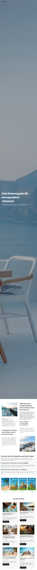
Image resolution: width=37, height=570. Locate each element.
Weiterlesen (6, 521)
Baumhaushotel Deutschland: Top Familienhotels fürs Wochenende (26, 536)
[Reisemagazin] (3, 1)
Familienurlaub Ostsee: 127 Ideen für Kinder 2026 (27, 559)
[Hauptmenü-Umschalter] (35, 2)
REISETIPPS (31, 491)
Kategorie (7, 443)
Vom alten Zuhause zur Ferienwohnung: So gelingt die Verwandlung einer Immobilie (9, 536)
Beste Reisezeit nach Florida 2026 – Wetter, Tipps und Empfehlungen (10, 557)
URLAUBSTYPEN (5, 491)
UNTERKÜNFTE (23, 491)
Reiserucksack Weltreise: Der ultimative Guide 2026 (9, 514)
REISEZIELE (14, 491)
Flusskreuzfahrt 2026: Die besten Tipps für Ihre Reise (26, 512)
